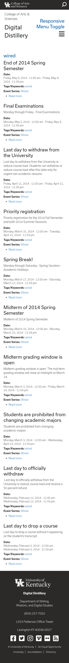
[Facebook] (13, 638)
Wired (24, 91)
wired (28, 86)
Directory (51, 652)
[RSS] (56, 638)
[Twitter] (22, 638)
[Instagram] (30, 638)
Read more (15, 96)
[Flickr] (47, 638)
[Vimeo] (39, 638)
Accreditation (35, 652)
